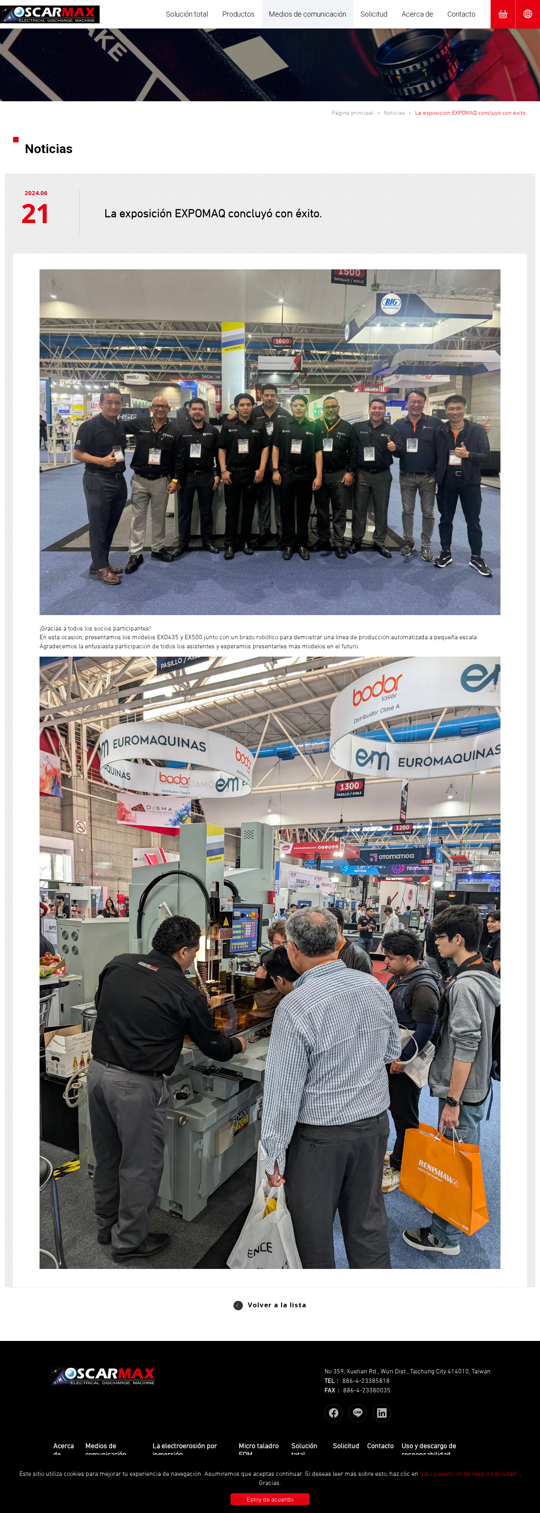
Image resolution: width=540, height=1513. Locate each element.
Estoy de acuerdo (270, 1499)
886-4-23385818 (366, 1380)
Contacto (461, 14)
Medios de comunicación (307, 14)
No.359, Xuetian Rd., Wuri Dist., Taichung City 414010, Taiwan (408, 1371)
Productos (238, 14)
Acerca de (417, 14)
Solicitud (374, 14)
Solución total (187, 14)
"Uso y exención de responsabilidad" (469, 1473)
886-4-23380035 (367, 1390)
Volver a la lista (277, 1306)
